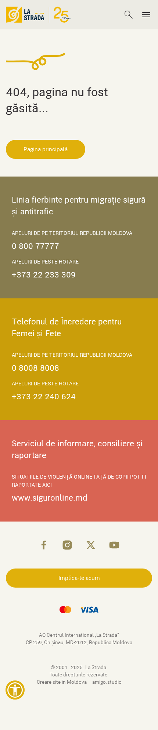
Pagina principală (46, 149)
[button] (15, 690)
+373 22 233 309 (44, 275)
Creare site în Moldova (62, 682)
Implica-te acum (79, 578)
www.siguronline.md (49, 498)
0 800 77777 (35, 246)
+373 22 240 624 (44, 397)
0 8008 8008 (35, 368)
